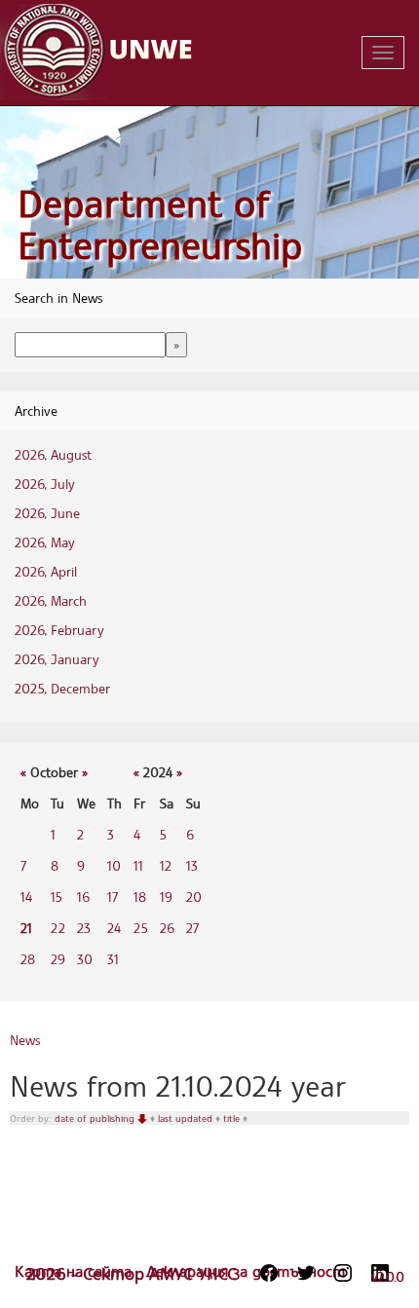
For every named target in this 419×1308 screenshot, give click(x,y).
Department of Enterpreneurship (160, 224)
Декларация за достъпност (245, 1271)
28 (27, 959)
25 (140, 927)
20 (194, 896)
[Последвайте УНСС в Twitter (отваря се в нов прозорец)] (306, 1273)
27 (192, 927)
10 (114, 865)
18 (139, 896)
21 (26, 927)
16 (83, 896)
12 (165, 865)
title (233, 1118)
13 (192, 865)
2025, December (62, 688)
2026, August (53, 454)
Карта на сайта (75, 1271)
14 (26, 896)
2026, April (46, 571)
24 (114, 927)
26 (167, 927)
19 (166, 896)
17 (112, 896)
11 (138, 865)
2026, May (45, 542)
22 (58, 927)
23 (84, 927)
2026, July (45, 483)
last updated (186, 1118)
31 (113, 959)
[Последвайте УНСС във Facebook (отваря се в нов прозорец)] (269, 1273)
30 (85, 959)
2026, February (59, 629)
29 (58, 959)
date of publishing (96, 1118)
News (25, 1039)
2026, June (47, 513)
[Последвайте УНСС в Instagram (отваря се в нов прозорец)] (343, 1273)
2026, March (51, 600)
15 (56, 896)
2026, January (57, 659)
